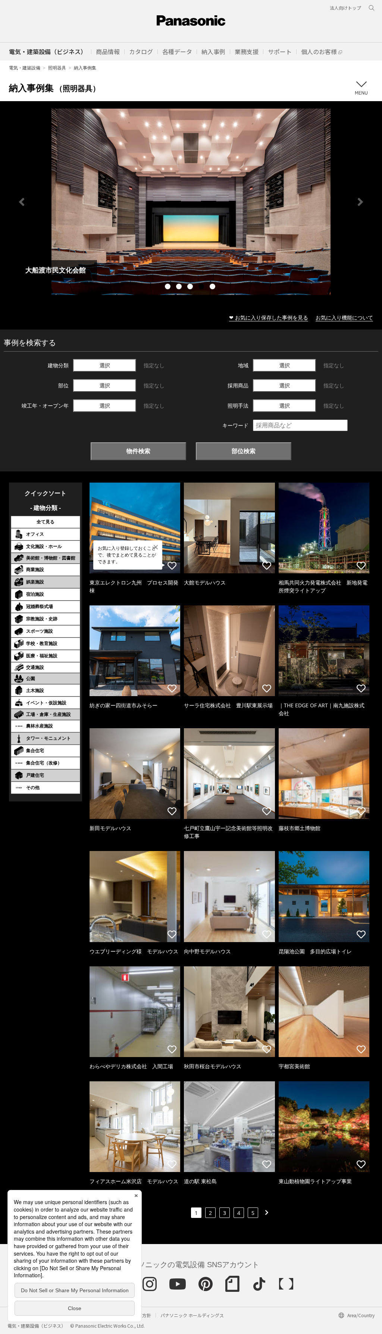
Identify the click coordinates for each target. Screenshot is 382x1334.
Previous (21, 201)
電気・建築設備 (24, 68)
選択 (105, 365)
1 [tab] (168, 287)
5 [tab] (213, 287)
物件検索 (138, 451)
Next (360, 201)
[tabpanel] (191, 202)
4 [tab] (202, 287)
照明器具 (57, 68)
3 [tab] (191, 287)
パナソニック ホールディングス (192, 1315)
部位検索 (244, 451)
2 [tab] (180, 287)
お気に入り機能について (344, 317)
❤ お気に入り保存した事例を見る (268, 317)
